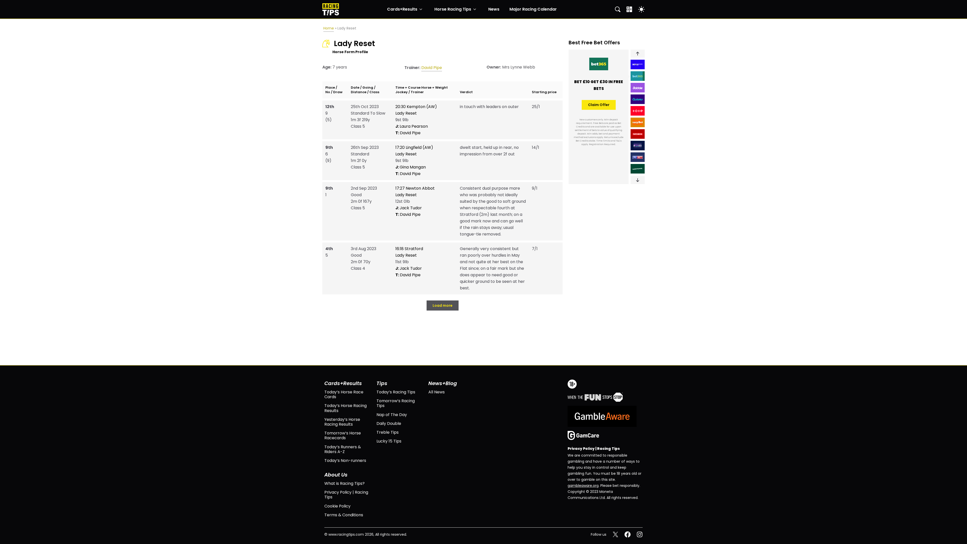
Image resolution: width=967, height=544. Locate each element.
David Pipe (431, 68)
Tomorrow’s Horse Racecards (342, 435)
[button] (638, 54)
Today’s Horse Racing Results (345, 408)
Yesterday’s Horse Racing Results (342, 422)
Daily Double (388, 423)
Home (328, 28)
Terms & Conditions (343, 515)
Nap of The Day (391, 414)
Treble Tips (387, 432)
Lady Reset (406, 113)
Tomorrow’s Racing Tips (395, 403)
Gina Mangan (410, 167)
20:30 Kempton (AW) (416, 107)
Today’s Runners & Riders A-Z (342, 449)
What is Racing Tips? (344, 483)
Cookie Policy (337, 506)
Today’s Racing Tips (395, 392)
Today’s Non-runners (345, 460)
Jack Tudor (408, 208)
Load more (443, 305)
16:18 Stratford (409, 249)
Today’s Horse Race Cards (343, 394)
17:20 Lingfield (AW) (414, 147)
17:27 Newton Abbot (415, 188)
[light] (641, 9)
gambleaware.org (583, 485)
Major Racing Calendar (533, 9)
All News (436, 392)
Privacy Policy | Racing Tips (346, 494)
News (493, 9)
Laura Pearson (411, 126)
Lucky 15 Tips (388, 441)
